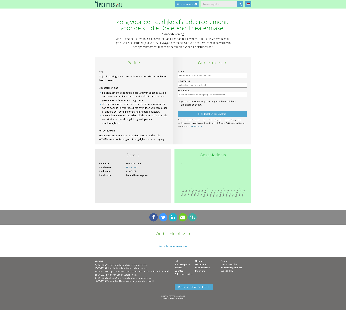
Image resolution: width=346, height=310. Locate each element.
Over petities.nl (202, 267)
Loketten (179, 270)
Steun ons (200, 270)
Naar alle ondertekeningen (173, 246)
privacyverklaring (195, 126)
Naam (181, 71)
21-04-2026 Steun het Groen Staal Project (116, 274)
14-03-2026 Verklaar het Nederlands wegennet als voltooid (124, 281)
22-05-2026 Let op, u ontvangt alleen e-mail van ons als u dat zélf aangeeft (132, 271)
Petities (178, 267)
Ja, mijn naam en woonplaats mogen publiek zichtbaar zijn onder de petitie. (208, 103)
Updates (199, 261)
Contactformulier (229, 264)
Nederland (131, 167)
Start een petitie (183, 264)
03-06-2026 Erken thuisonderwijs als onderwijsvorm (121, 268)
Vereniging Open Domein (173, 298)
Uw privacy (200, 264)
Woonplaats (184, 90)
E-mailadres (184, 80)
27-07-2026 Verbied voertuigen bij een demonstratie (121, 265)
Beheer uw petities (184, 274)
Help (177, 261)
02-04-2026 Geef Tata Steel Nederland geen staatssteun (123, 277)
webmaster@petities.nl (232, 267)
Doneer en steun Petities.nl (193, 287)
